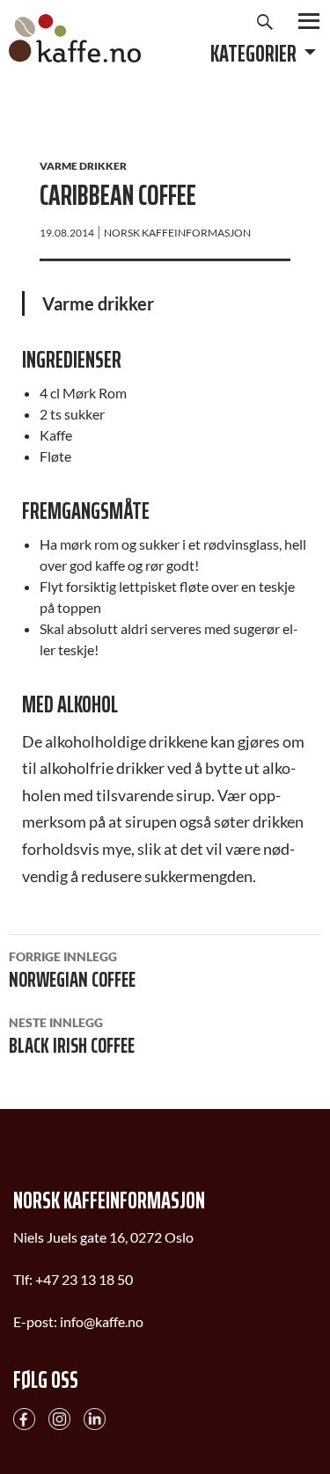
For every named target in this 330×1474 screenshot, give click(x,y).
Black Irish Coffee (72, 1038)
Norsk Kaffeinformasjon (177, 232)
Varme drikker (83, 165)
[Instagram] (59, 1416)
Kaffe (75, 38)
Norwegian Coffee (72, 972)
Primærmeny (309, 21)
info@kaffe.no (101, 1321)
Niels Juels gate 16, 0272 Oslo (103, 1237)
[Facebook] (24, 1416)
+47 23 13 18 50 (84, 1279)
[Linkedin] (95, 1416)
